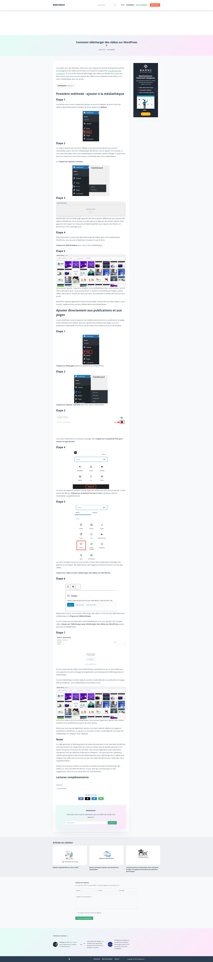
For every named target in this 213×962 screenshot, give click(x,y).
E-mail (100, 890)
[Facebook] (81, 798)
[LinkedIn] (94, 798)
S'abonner (112, 822)
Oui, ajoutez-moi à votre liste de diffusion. (89, 913)
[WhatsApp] (101, 798)
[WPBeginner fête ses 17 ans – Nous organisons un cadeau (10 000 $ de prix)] (55, 944)
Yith (122, 5)
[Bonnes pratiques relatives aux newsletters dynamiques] (106, 855)
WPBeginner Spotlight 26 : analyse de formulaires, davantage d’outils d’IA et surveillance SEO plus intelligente (122, 944)
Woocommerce (141, 5)
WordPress (130, 5)
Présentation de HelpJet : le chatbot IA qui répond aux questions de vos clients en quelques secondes (95, 944)
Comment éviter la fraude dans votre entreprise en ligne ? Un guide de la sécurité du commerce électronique (142, 869)
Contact (116, 959)
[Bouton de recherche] (114, 5)
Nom (78, 890)
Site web (121, 890)
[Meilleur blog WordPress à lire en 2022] (70, 855)
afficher (70, 86)
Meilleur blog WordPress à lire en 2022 (65, 867)
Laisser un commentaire (84, 918)
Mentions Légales (107, 959)
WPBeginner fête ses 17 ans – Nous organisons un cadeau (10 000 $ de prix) (68, 944)
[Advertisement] (106, 22)
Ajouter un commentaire (84, 897)
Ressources (155, 5)
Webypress (59, 5)
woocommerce (62, 788)
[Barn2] (145, 90)
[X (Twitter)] (87, 798)
